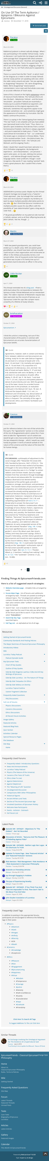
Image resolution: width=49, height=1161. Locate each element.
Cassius (8, 834)
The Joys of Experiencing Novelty (18, 881)
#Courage (19, 984)
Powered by (24, 1155)
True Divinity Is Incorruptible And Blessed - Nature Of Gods (26, 1046)
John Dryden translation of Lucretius (20, 898)
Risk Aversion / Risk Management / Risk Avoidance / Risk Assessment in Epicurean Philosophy (25, 862)
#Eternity (14, 938)
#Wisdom (19, 978)
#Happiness (16, 972)
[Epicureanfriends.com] (6, 3)
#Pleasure (15, 961)
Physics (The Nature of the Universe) (21, 772)
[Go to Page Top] (45, 1154)
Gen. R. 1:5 (25, 550)
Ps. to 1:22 (9, 555)
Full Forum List (12, 813)
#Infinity (14, 935)
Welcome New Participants (17, 807)
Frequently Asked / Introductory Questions (23, 763)
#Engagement (16, 967)
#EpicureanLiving (18, 970)
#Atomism (15, 927)
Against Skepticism (14, 784)
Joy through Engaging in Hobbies (19, 875)
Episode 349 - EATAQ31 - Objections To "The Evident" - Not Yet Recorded (23, 830)
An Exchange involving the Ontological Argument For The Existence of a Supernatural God (26, 1040)
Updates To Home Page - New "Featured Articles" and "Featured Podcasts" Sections (25, 854)
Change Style (43, 1055)
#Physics (10, 924)
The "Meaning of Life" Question (19, 787)
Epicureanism (9, 328)
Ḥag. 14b (32, 526)
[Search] (34, 3)
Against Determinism (15, 781)
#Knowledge (16, 950)
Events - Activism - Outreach (17, 810)
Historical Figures (13, 796)
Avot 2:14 (31, 501)
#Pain (13, 964)
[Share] (46, 31)
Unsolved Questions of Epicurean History (22, 804)
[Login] (40, 3)
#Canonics (11, 947)
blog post (30, 288)
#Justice (19, 987)
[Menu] (46, 3)
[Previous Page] (21, 569)
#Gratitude (20, 1004)
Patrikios (8, 866)
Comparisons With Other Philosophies (21, 793)
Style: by (24, 1158)
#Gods (13, 930)
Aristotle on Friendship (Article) (18, 870)
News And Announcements (17, 766)
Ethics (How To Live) (14, 778)
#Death (14, 944)
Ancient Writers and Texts (17, 798)
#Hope (18, 1002)
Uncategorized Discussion (17, 790)
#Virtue (14, 975)
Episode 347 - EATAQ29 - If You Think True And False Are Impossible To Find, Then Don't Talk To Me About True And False (24, 889)
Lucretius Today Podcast (16, 769)
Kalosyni (8, 872)
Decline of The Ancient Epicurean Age (21, 801)
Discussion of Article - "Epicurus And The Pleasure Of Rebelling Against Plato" (25, 838)
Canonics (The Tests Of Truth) (18, 775)
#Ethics (9, 957)
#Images (14, 932)
